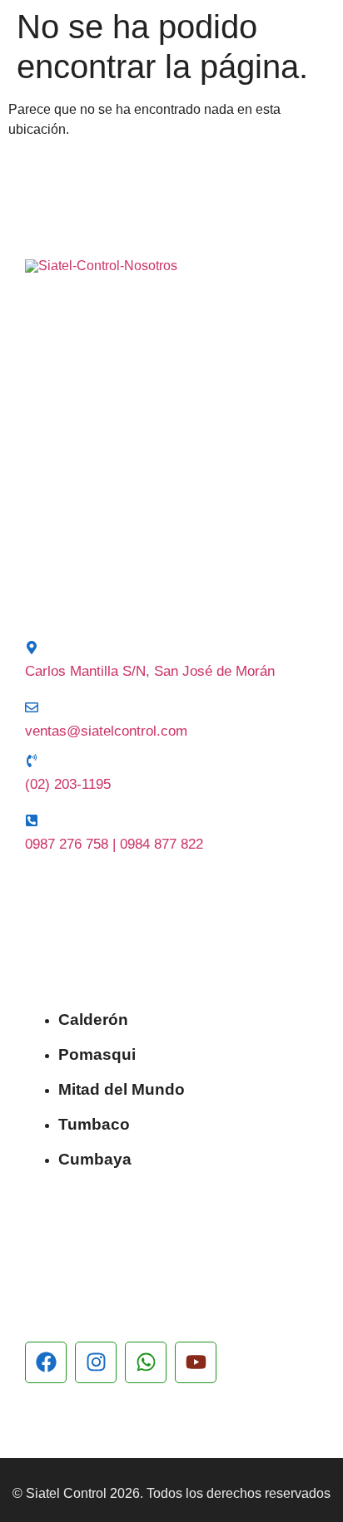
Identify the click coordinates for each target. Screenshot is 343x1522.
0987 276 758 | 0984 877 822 (114, 844)
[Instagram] (96, 1362)
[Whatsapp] (146, 1362)
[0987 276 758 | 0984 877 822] (31, 820)
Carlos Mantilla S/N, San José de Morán (150, 671)
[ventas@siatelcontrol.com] (31, 707)
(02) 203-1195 (68, 784)
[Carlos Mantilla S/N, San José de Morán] (31, 647)
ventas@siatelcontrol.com (106, 731)
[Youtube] (195, 1362)
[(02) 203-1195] (31, 760)
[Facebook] (46, 1362)
